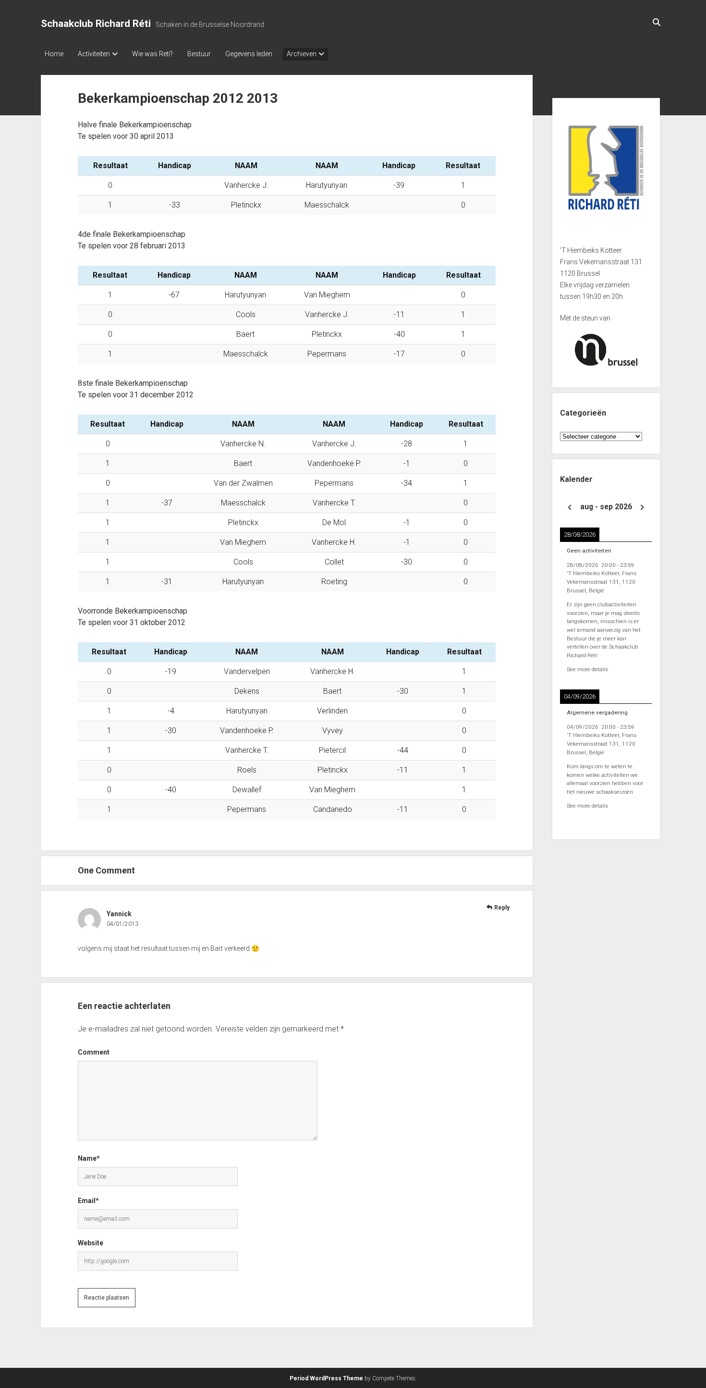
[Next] (642, 507)
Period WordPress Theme (326, 1378)
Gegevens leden (248, 54)
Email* (88, 1200)
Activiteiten (94, 54)
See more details (587, 669)
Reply (502, 907)
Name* (89, 1158)
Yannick (119, 914)
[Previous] (569, 507)
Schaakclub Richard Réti (96, 23)
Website (90, 1243)
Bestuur (199, 54)
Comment (94, 1052)
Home (54, 54)
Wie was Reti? (152, 54)
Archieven (301, 54)
